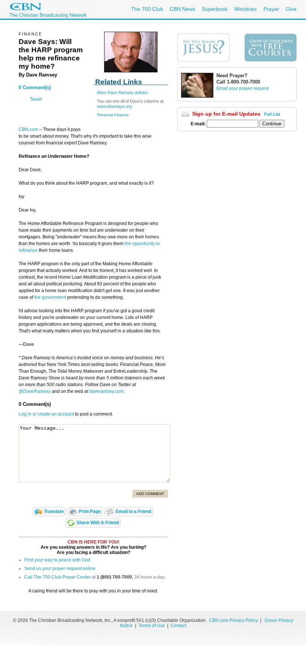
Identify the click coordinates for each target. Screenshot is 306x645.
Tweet (36, 99)
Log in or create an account (46, 414)
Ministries (245, 9)
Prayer (271, 9)
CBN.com (28, 129)
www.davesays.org (114, 106)
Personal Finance (113, 115)
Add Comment (150, 494)
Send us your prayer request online (60, 568)
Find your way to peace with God (57, 560)
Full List (272, 114)
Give (291, 9)
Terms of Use (152, 625)
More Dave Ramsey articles (122, 92)
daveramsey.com (106, 391)
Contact (178, 625)
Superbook (215, 9)
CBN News (182, 9)
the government (49, 297)
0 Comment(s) (35, 87)
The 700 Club (147, 9)
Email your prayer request (242, 88)
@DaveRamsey (35, 391)
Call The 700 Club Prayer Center (57, 577)
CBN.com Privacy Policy (233, 620)
